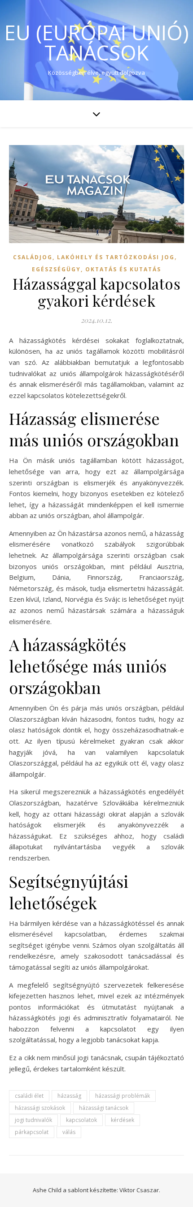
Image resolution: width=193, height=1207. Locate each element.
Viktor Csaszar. (139, 1190)
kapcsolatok (81, 1120)
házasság (69, 1096)
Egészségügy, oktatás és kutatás (96, 269)
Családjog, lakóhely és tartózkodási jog (94, 257)
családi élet (29, 1096)
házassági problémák (122, 1096)
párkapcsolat (31, 1132)
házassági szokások (40, 1108)
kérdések (122, 1120)
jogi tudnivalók (33, 1120)
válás (68, 1132)
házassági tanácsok (103, 1108)
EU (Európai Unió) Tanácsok (96, 42)
